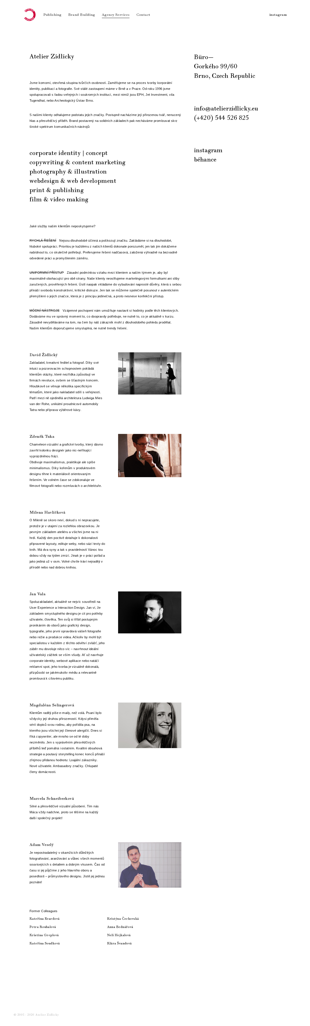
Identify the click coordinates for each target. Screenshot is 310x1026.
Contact (143, 15)
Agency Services (116, 15)
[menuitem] (52, 15)
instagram (278, 15)
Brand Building (81, 15)
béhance (205, 160)
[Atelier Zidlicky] (29, 14)
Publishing (52, 15)
